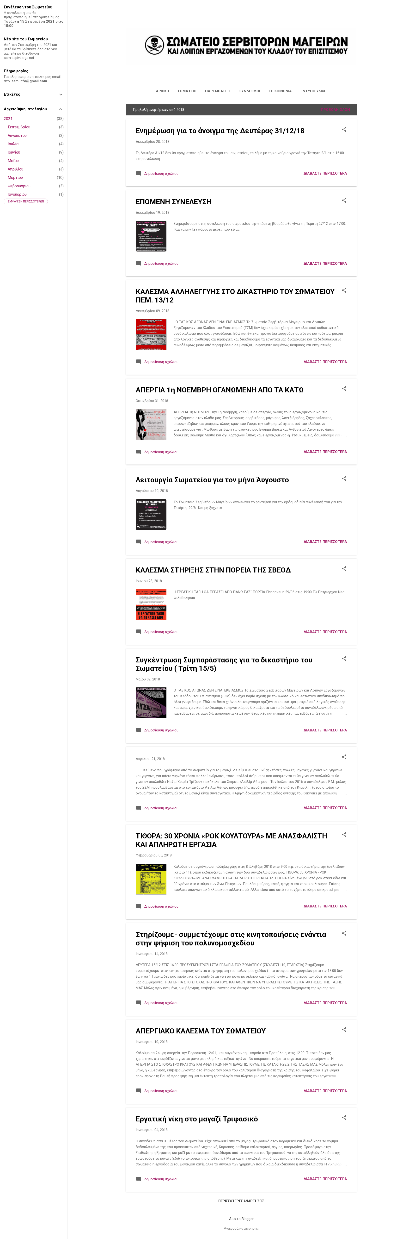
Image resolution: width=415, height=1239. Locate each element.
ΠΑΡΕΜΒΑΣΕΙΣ (218, 91)
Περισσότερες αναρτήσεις (241, 1201)
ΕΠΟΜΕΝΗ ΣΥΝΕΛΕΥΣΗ (173, 201)
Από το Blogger (241, 1219)
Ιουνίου (14, 152)
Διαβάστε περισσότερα (325, 173)
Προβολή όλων (335, 109)
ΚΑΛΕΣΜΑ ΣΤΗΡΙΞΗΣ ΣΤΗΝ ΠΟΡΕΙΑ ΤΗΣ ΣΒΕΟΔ (213, 570)
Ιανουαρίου (17, 194)
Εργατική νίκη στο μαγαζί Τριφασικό (197, 1119)
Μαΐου (13, 160)
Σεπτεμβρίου (19, 127)
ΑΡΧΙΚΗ (162, 91)
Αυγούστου (17, 135)
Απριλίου (15, 169)
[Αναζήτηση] (354, 13)
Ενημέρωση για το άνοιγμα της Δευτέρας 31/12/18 (220, 130)
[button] (344, 129)
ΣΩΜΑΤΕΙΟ (187, 91)
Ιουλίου (14, 144)
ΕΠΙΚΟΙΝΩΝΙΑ (280, 91)
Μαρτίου (15, 177)
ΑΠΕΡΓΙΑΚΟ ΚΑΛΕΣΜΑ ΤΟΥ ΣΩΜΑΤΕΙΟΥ (201, 1031)
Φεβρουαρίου (19, 186)
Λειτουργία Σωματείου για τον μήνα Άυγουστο (212, 480)
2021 (8, 118)
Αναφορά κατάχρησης (241, 1228)
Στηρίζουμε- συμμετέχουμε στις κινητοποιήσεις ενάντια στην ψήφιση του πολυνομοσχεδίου (231, 938)
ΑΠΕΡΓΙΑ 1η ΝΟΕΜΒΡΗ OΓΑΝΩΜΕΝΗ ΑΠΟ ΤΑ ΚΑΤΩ (220, 390)
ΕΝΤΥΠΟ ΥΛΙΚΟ (313, 91)
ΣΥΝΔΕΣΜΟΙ (249, 91)
